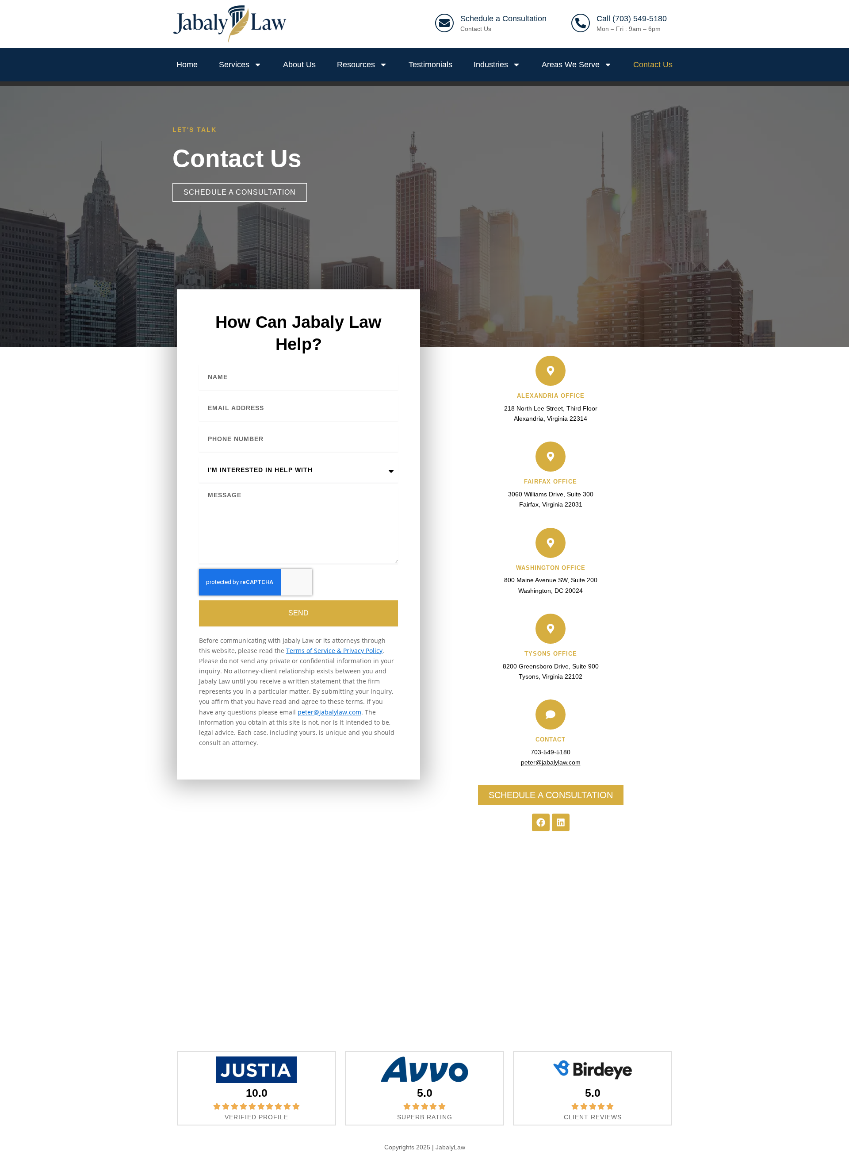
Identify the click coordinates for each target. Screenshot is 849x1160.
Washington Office (550, 568)
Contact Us (475, 28)
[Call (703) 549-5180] (580, 23)
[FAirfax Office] (550, 457)
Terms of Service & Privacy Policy (334, 650)
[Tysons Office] (550, 629)
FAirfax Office (550, 481)
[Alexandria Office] (550, 371)
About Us (299, 64)
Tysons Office (550, 653)
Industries (491, 64)
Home (187, 64)
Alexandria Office (551, 395)
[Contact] (550, 714)
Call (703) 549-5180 (632, 18)
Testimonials (430, 64)
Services (234, 64)
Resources (356, 64)
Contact (550, 739)
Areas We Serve (571, 64)
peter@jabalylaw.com (329, 712)
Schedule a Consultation (503, 18)
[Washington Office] (550, 543)
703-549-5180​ (550, 752)
